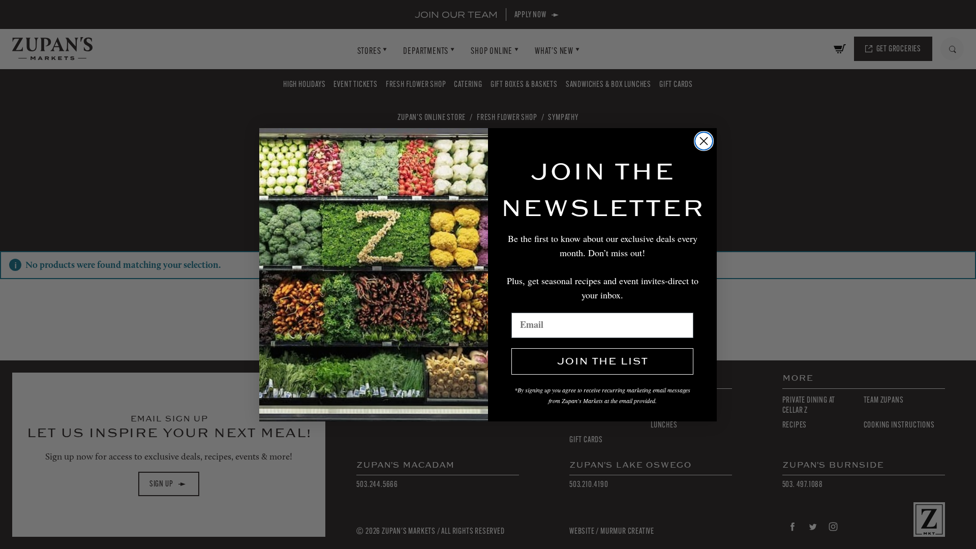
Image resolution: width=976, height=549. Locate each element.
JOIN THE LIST (602, 361)
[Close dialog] (704, 141)
